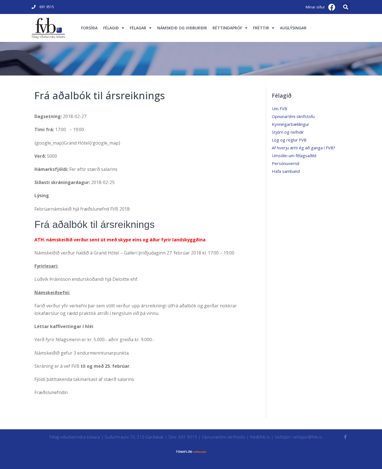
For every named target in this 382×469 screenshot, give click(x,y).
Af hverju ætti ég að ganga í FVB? (303, 147)
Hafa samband (286, 171)
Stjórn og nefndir (288, 132)
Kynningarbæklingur (290, 124)
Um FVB (279, 108)
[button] (345, 7)
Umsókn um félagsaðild (294, 155)
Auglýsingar (293, 27)
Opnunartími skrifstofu (293, 116)
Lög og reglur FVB (289, 140)
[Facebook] (332, 7)
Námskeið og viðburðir (182, 27)
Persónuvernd (285, 163)
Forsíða (89, 27)
